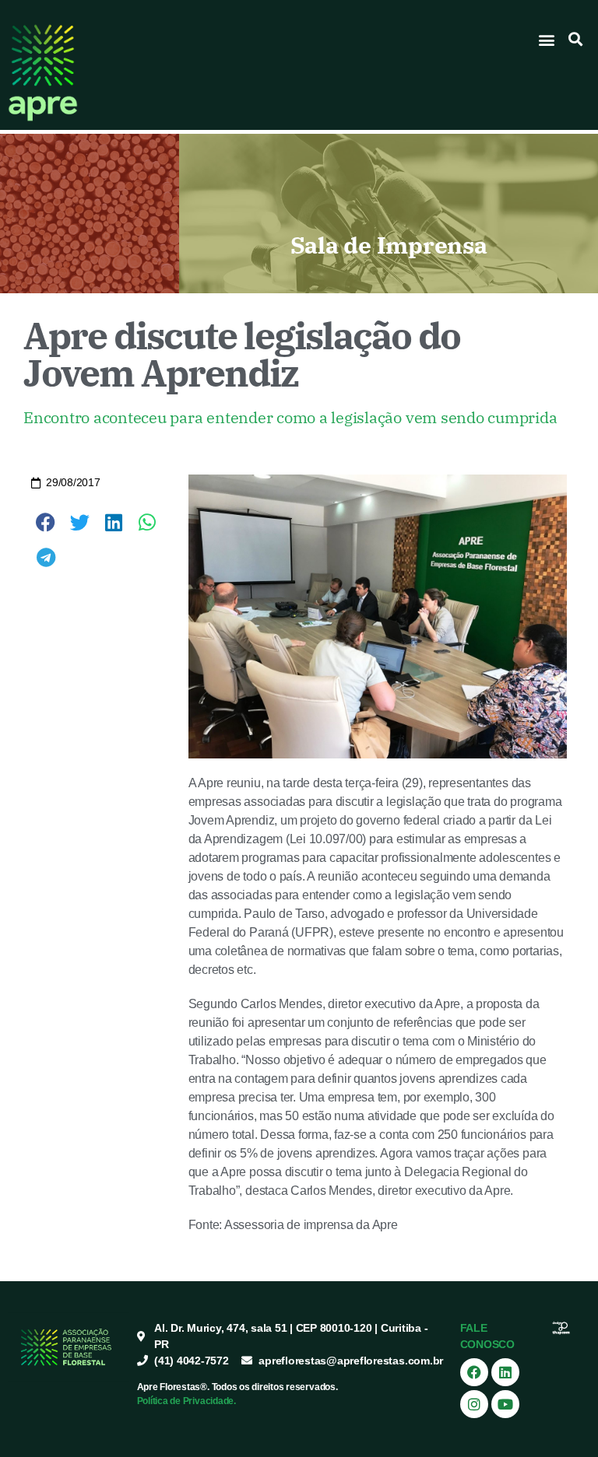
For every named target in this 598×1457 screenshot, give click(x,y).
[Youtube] (505, 1404)
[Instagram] (474, 1404)
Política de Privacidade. (186, 1401)
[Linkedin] (505, 1372)
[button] (547, 39)
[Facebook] (474, 1372)
